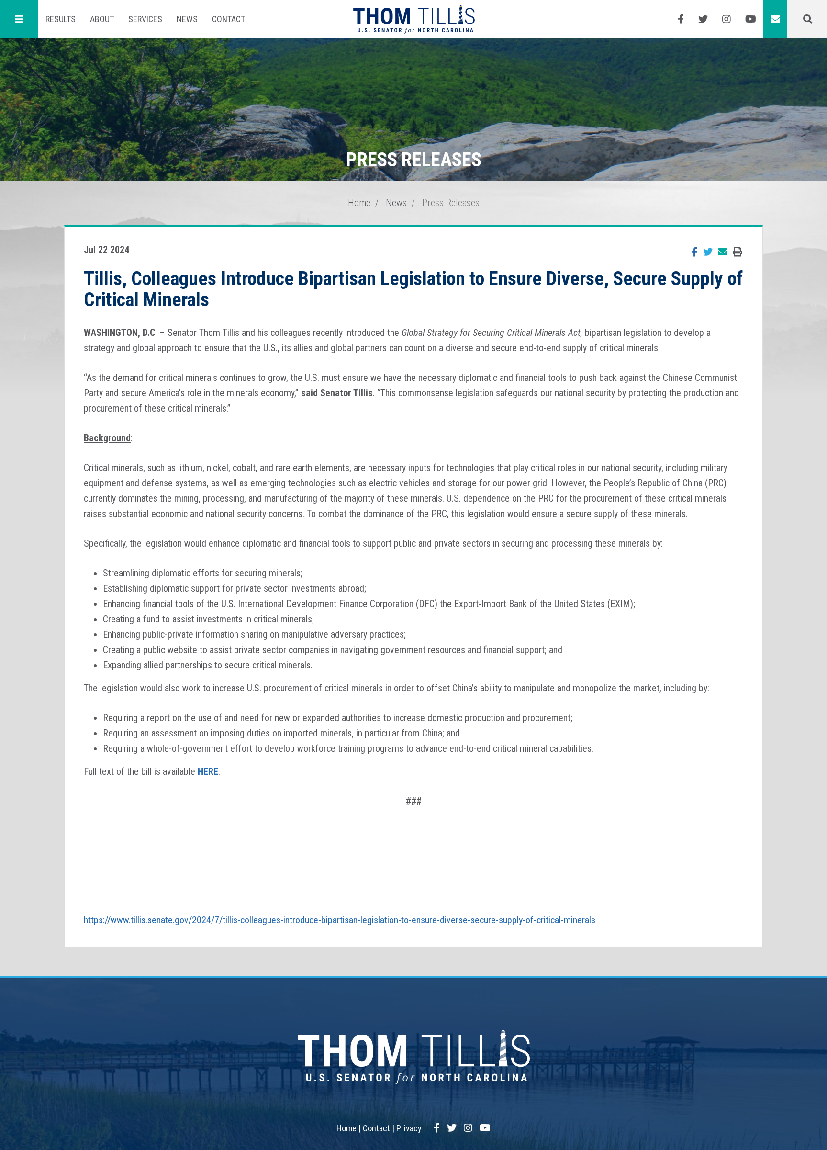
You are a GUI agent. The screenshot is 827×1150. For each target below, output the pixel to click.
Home (359, 202)
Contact (228, 19)
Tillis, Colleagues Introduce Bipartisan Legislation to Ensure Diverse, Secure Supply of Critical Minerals (413, 289)
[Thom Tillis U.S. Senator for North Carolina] (414, 19)
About (102, 19)
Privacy (409, 1128)
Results (60, 19)
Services (145, 19)
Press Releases (451, 202)
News (187, 19)
